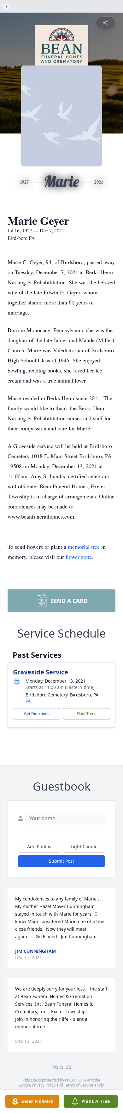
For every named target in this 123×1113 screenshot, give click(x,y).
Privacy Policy (44, 1085)
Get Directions (36, 713)
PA (28, 701)
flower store (79, 556)
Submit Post (61, 861)
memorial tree (84, 546)
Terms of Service (78, 1085)
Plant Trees (86, 713)
